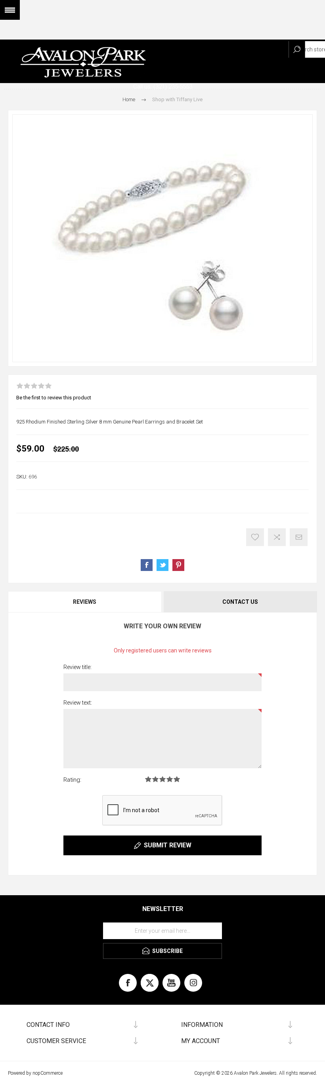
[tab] (85, 601)
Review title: (77, 667)
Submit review (167, 845)
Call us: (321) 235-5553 (162, 86)
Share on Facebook (147, 565)
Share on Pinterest (178, 565)
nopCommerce (47, 1073)
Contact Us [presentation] (240, 602)
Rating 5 (176, 779)
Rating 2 (155, 779)
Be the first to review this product (53, 398)
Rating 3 (162, 779)
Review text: (77, 702)
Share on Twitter (162, 565)
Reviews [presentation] (84, 602)
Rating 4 (169, 779)
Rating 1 (148, 779)
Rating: (72, 779)
